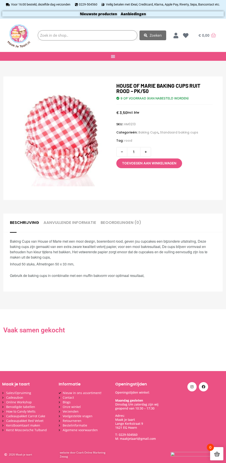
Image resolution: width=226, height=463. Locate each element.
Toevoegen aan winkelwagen (149, 163)
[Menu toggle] (113, 56)
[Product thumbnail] (23, 92)
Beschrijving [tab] (24, 222)
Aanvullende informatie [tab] (69, 222)
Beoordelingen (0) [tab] (121, 222)
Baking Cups (148, 132)
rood (128, 140)
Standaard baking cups (179, 132)
